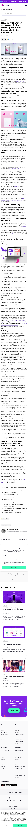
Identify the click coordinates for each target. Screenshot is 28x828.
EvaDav (2, 768)
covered (24, 226)
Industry (4, 19)
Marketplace (17, 727)
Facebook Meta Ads (5, 750)
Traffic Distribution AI (19, 734)
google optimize (6, 525)
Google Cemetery (20, 81)
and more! (3, 773)
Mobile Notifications (19, 739)
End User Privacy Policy (14, 806)
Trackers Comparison (19, 761)
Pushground (3, 766)
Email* (4, 555)
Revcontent (3, 761)
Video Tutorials (18, 755)
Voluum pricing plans (14, 168)
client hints (5, 344)
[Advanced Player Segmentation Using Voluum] (14, 666)
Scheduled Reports (19, 743)
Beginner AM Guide (19, 750)
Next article (22, 539)
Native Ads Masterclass (20, 766)
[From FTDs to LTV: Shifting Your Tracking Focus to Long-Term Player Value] (14, 597)
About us (3, 727)
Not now (7, 825)
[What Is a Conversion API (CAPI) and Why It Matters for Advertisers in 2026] (14, 632)
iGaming (5, 605)
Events (2, 730)
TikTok (2, 755)
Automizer (16, 186)
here (13, 579)
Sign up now (14, 710)
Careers (2, 739)
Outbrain (3, 759)
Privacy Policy (14, 808)
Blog (16, 764)
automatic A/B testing (16, 200)
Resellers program (19, 773)
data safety (14, 233)
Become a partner (5, 732)
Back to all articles (7, 9)
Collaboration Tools (19, 741)
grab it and (4, 482)
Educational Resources (20, 775)
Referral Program (4, 734)
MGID (2, 764)
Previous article (6, 539)
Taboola (2, 757)
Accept (20, 825)
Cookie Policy (19, 820)
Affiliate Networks (19, 768)
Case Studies (17, 759)
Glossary (17, 777)
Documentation (18, 757)
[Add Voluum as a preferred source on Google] (11, 39)
